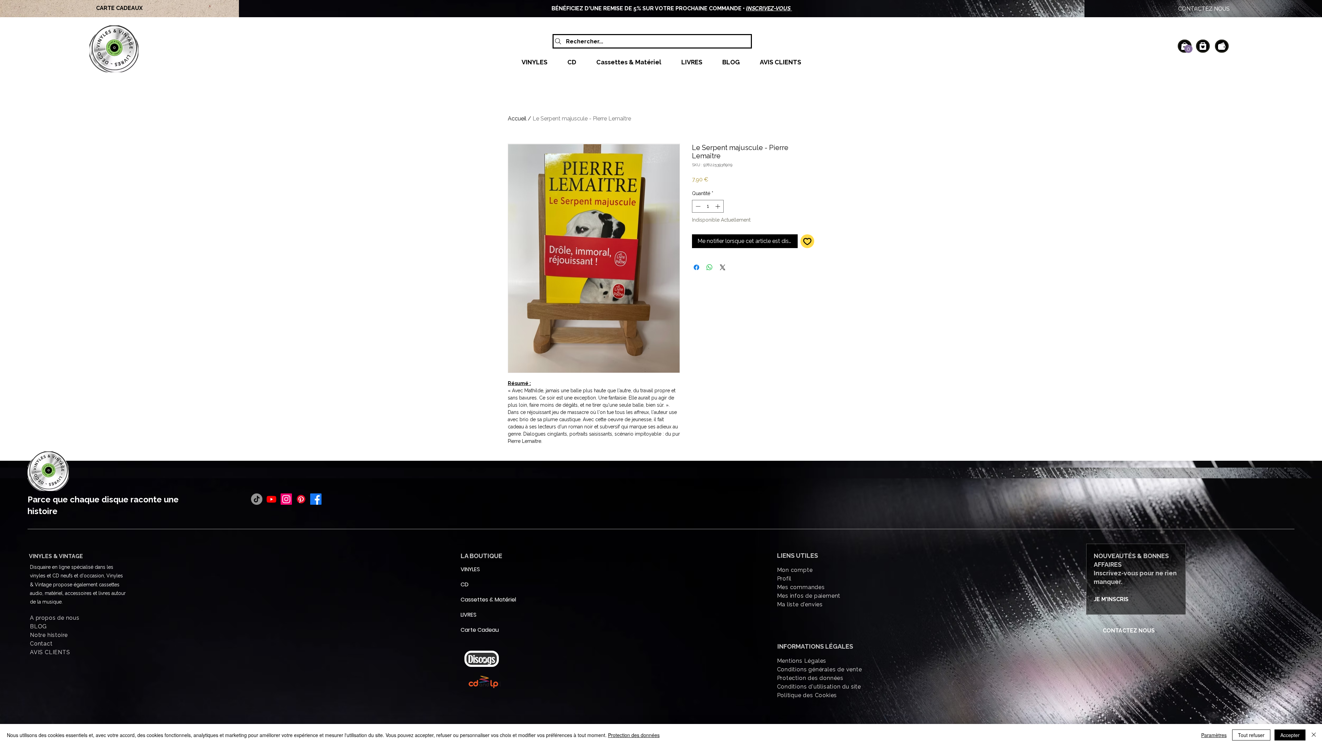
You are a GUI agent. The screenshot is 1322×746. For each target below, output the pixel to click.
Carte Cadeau (477, 630)
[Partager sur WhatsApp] (709, 267)
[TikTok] (256, 499)
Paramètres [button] (1214, 735)
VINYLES (470, 569)
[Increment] (718, 206)
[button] (1188, 49)
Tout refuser (1251, 735)
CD (465, 584)
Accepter (1290, 735)
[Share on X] (722, 267)
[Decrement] (697, 206)
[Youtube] (271, 499)
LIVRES (468, 615)
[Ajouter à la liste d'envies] (807, 241)
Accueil (517, 118)
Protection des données (634, 735)
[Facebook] (316, 499)
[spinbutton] (708, 206)
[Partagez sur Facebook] (696, 267)
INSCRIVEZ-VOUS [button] (769, 8)
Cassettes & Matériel (477, 600)
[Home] (1203, 46)
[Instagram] (286, 499)
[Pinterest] (301, 499)
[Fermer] (1314, 734)
